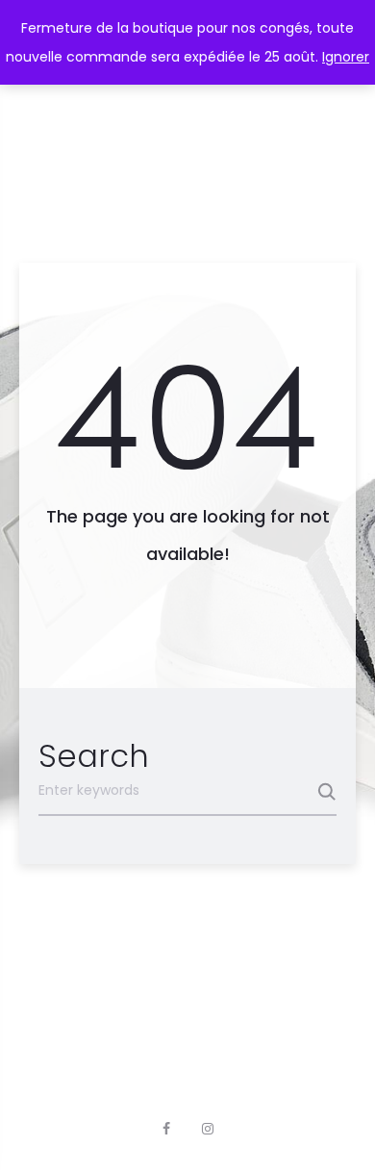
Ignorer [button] (345, 56)
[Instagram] (207, 1128)
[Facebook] (166, 1128)
